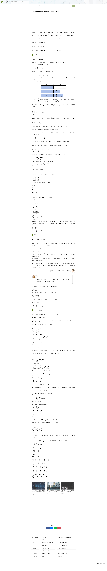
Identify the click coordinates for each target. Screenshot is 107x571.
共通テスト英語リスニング (47, 542)
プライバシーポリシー (62, 553)
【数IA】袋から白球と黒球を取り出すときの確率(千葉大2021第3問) (53, 491)
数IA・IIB (34, 540)
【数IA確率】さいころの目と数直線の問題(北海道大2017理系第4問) (67, 491)
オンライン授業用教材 (62, 545)
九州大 (33, 545)
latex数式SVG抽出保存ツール (64, 542)
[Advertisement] (53, 23)
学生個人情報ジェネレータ (63, 548)
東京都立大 (34, 553)
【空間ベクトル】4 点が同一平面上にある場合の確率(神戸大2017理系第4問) (38, 491)
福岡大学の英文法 (46, 548)
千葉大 (33, 550)
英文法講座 (44, 545)
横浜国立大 (34, 556)
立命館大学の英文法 (46, 550)
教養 (43, 556)
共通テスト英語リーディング (48, 540)
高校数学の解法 (14, 1)
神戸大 (33, 559)
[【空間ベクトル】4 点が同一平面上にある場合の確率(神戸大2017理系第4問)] (38, 485)
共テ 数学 (22, 1)
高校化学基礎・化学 (46, 553)
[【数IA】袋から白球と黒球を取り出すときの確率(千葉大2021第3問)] (53, 485)
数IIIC (33, 542)
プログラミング (45, 559)
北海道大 (34, 548)
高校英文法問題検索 (62, 540)
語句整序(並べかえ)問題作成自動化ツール (66, 537)
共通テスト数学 (45, 537)
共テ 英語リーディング (15, 2)
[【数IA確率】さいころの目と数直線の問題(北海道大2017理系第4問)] (67, 485)
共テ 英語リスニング (24, 2)
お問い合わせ (60, 556)
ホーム (59, 550)
